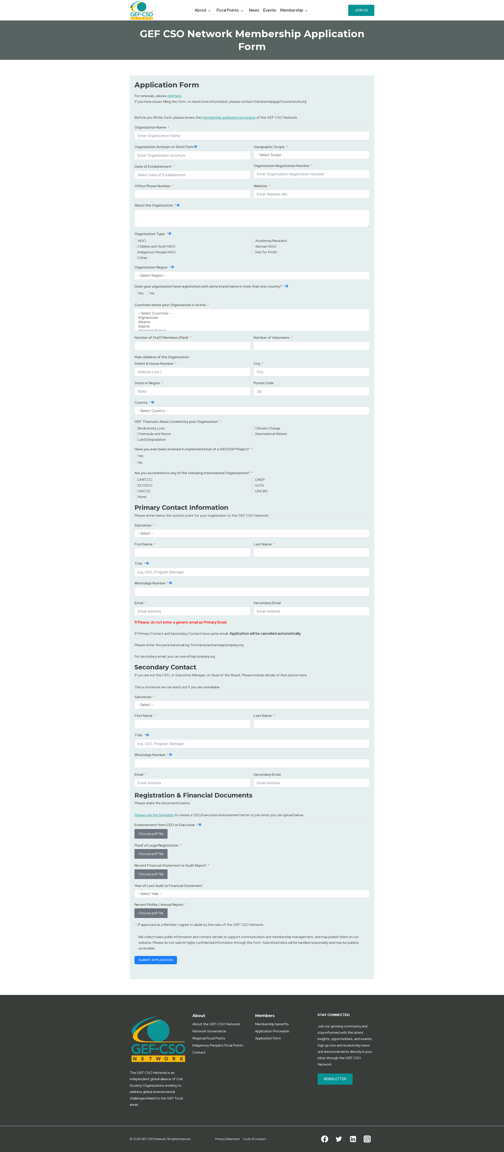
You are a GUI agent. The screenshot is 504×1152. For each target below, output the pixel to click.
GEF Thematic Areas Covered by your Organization (176, 421)
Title (138, 563)
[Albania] (252, 322)
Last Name (263, 544)
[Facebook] (325, 1139)
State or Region (147, 383)
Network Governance (209, 1031)
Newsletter (335, 1079)
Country (141, 402)
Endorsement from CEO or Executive (164, 825)
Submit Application (156, 960)
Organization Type (149, 233)
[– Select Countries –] (252, 313)
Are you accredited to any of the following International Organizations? (192, 473)
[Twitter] (339, 1139)
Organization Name (150, 127)
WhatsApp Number (150, 583)
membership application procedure (229, 117)
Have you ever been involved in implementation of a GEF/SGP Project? (192, 449)
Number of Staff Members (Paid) (161, 337)
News (254, 10)
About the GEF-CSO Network (216, 1024)
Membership (291, 10)
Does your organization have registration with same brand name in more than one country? (208, 286)
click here (174, 95)
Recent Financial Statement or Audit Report (170, 865)
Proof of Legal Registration (156, 845)
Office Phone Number (152, 186)
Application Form (268, 1038)
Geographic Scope (269, 146)
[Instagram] (367, 1139)
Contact (199, 1052)
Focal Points (228, 10)
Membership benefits (272, 1024)
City (257, 363)
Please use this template (154, 815)
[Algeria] (252, 326)
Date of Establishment (153, 166)
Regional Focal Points (208, 1038)
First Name (143, 544)
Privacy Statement (227, 1139)
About (200, 10)
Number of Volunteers (272, 337)
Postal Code (264, 383)
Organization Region (151, 267)
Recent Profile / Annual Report (158, 904)
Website (260, 186)
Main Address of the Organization (161, 357)
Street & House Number (153, 363)
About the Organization (153, 205)
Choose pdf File (151, 833)
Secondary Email (267, 603)
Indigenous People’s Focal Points (217, 1045)
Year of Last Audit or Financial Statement (168, 885)
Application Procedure (272, 1031)
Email (138, 603)
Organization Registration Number (281, 165)
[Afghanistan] (252, 318)
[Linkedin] (353, 1139)
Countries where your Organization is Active (170, 305)
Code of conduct (254, 1139)
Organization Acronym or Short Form (164, 146)
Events (269, 10)
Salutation (142, 525)
